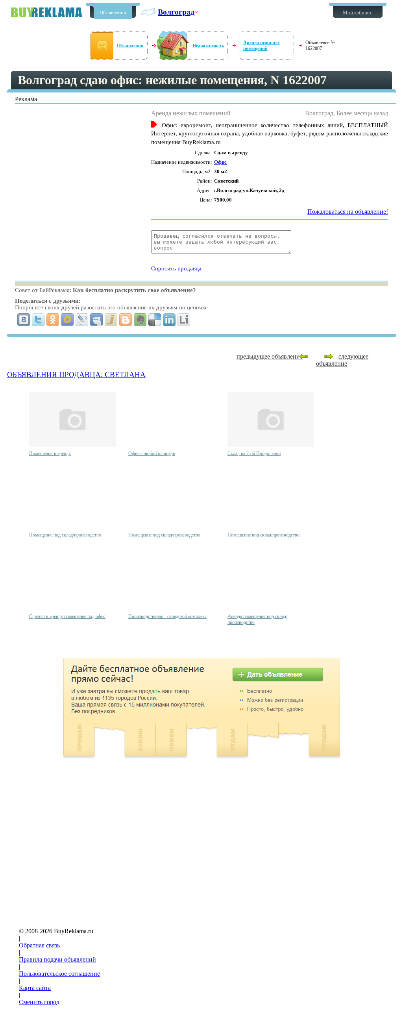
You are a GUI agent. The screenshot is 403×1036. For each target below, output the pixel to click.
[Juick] (111, 319)
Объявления (113, 12)
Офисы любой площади (151, 453)
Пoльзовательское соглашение (59, 973)
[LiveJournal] (82, 319)
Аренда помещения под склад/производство (257, 619)
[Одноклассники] (53, 319)
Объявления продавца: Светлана (76, 374)
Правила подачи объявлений (57, 959)
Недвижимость (208, 45)
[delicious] (155, 319)
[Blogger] (125, 319)
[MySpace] (96, 319)
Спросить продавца (176, 268)
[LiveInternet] (184, 319)
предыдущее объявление (270, 356)
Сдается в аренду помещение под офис (67, 616)
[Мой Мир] (67, 319)
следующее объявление (342, 360)
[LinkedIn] (169, 319)
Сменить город (39, 1002)
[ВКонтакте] (24, 319)
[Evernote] (140, 319)
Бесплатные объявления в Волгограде (46, 12)
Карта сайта (35, 987)
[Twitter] (38, 319)
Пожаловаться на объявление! (347, 211)
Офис (220, 162)
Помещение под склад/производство (65, 535)
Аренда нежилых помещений (261, 45)
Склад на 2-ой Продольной (254, 453)
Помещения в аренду (50, 453)
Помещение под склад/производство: (264, 535)
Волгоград (176, 11)
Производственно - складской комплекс (167, 616)
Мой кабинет (357, 12)
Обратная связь (39, 945)
